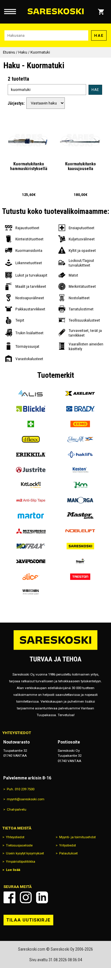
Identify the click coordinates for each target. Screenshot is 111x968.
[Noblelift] (80, 531)
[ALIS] (31, 393)
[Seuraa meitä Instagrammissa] (26, 897)
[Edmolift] (80, 439)
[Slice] (31, 576)
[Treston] (80, 576)
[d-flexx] (31, 439)
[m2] (31, 500)
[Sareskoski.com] (55, 649)
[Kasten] (80, 470)
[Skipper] (80, 561)
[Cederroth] (31, 424)
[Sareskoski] (80, 546)
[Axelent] (80, 393)
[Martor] (31, 515)
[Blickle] (31, 408)
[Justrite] (31, 470)
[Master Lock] (80, 515)
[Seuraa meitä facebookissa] (9, 897)
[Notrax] (31, 546)
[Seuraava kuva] (43, 141)
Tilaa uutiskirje (28, 920)
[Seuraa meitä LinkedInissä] (42, 897)
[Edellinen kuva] (14, 141)
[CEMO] (80, 424)
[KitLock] (31, 485)
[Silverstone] (31, 561)
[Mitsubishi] (31, 531)
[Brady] (80, 408)
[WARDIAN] (31, 592)
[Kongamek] (80, 485)
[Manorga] (80, 500)
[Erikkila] (31, 454)
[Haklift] (80, 454)
